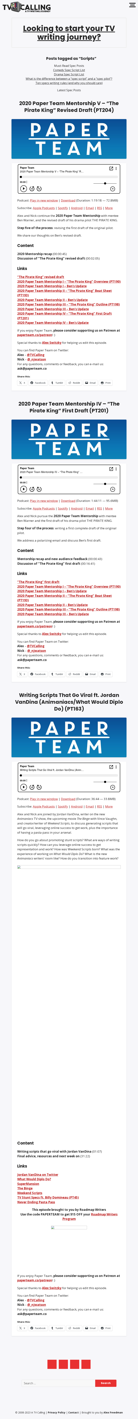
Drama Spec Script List (69, 74)
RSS (99, 208)
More (109, 208)
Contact (73, 1412)
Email (90, 208)
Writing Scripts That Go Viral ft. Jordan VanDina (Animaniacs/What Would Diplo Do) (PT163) (69, 702)
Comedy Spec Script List (69, 70)
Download (68, 200)
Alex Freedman (113, 1412)
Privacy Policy (56, 1412)
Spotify (63, 208)
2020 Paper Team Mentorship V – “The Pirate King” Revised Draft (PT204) (69, 107)
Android (77, 208)
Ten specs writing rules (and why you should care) (69, 83)
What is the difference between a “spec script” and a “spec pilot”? (69, 79)
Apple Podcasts (44, 208)
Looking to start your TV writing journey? (69, 32)
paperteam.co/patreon (34, 335)
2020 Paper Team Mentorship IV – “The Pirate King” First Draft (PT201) (69, 407)
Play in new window (44, 200)
